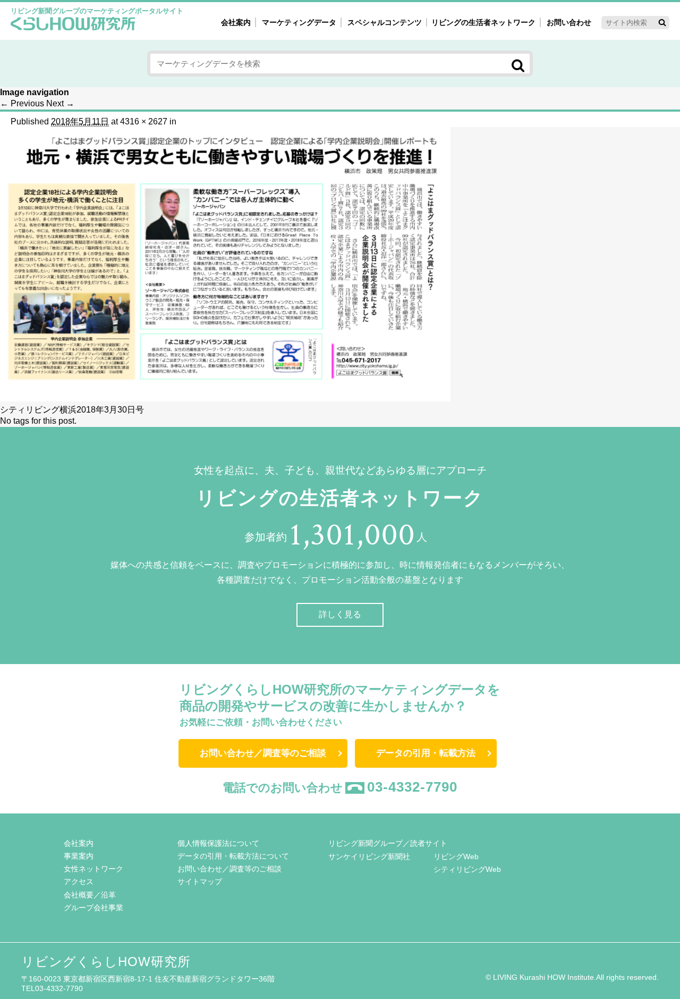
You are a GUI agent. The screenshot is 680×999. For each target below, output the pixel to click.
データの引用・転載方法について (233, 856)
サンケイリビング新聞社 (369, 856)
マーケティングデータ (299, 22)
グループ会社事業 (93, 907)
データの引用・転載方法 (425, 753)
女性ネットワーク (93, 868)
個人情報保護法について (218, 843)
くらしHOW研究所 (73, 25)
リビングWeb (456, 856)
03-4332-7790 (412, 787)
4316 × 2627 (143, 121)
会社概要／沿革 (90, 895)
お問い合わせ (569, 22)
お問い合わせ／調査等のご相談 (263, 753)
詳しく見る (340, 614)
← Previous (22, 103)
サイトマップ (199, 881)
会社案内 (236, 22)
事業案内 (79, 856)
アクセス (79, 881)
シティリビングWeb (467, 869)
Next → (60, 103)
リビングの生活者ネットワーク (483, 22)
